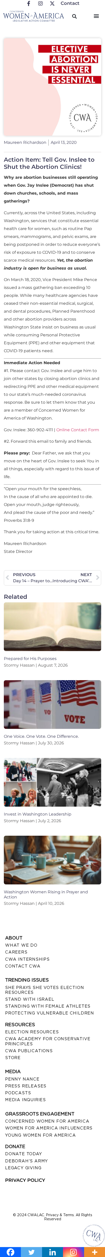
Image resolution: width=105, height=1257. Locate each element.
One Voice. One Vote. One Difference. (41, 736)
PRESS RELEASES (25, 1086)
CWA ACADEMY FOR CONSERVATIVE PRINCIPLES (47, 1041)
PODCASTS (18, 1092)
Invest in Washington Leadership (37, 814)
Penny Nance (22, 1079)
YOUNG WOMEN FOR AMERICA (40, 1135)
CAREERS (16, 952)
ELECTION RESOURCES (32, 1032)
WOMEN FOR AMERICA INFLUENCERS (49, 1128)
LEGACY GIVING (23, 1167)
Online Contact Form (77, 429)
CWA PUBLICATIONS (29, 1050)
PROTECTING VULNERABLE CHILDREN (49, 1013)
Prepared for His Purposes (30, 658)
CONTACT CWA (23, 966)
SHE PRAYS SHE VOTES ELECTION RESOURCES (44, 990)
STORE (13, 1057)
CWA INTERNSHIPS (27, 959)
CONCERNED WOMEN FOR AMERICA (47, 1121)
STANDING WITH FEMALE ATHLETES (47, 1006)
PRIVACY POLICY (25, 1180)
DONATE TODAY (23, 1153)
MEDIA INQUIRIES (25, 1099)
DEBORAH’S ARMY (26, 1161)
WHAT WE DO (21, 945)
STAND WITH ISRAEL (29, 999)
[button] (96, 15)
